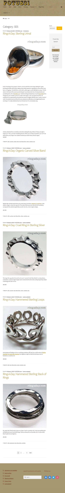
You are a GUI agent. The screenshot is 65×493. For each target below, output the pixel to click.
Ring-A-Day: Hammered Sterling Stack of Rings (24, 375)
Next (30, 452)
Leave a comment (26, 148)
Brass (15, 7)
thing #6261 (41, 93)
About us (6, 13)
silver (27, 141)
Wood (19, 7)
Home (5, 7)
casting (11, 141)
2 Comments (26, 30)
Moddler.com (17, 93)
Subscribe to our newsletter (11, 470)
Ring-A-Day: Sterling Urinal (17, 33)
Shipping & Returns (9, 478)
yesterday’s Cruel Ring (36, 203)
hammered (12, 443)
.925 (8, 141)
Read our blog (8, 473)
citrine (15, 141)
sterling (31, 141)
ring (20, 141)
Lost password (8, 484)
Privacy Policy (8, 481)
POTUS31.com (19, 30)
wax (34, 141)
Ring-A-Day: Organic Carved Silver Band (24, 150)
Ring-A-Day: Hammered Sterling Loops (23, 299)
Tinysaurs (32, 7)
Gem (18, 141)
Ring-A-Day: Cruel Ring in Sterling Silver (24, 225)
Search (50, 25)
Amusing (26, 7)
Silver (10, 7)
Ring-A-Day (41, 7)
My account (7, 476)
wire (25, 365)
